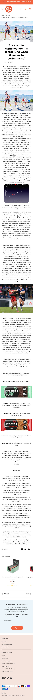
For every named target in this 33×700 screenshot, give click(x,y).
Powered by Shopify (20, 695)
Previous (6, 593)
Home (3, 15)
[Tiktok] (8, 678)
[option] (11, 573)
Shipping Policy (6, 666)
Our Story (4, 642)
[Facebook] (3, 678)
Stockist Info (5, 647)
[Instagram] (5, 678)
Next (27, 593)
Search (3, 655)
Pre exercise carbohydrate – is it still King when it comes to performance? (14, 18)
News (7, 15)
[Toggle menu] (2, 9)
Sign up (17, 628)
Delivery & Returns (7, 661)
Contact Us (5, 658)
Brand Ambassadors (7, 644)
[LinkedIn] (11, 678)
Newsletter (4, 693)
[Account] (25, 8)
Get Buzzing (12, 695)
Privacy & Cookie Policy (8, 669)
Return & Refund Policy (8, 663)
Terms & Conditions (7, 671)
